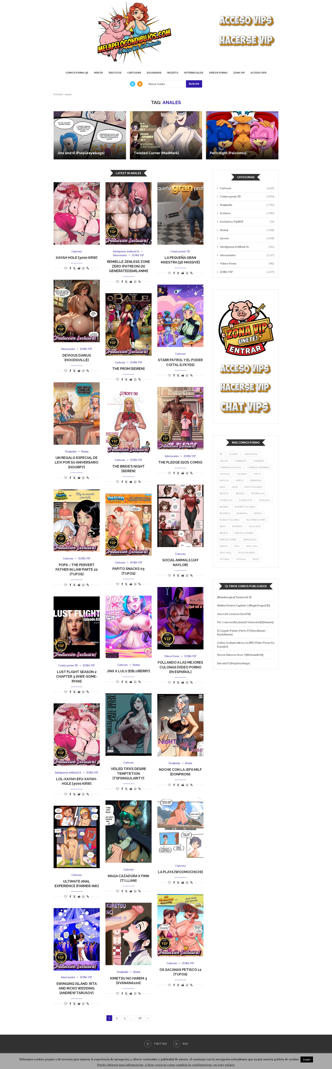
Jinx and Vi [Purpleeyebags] (81, 153)
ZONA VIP (239, 72)
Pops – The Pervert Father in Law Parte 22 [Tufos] (77, 569)
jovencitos (245, 500)
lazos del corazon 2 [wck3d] (234, 614)
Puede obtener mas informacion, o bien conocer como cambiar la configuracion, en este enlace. (166, 1065)
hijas (222, 487)
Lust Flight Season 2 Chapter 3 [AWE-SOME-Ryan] (76, 676)
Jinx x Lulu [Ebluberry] (128, 671)
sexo (237, 546)
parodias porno (244, 533)
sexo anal (252, 546)
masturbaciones (256, 519)
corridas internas (258, 467)
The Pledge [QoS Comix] (180, 462)
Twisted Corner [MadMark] (156, 153)
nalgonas (255, 526)
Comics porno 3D (77, 72)
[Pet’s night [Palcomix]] (242, 135)
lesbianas (265, 500)
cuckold (225, 474)
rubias (223, 546)
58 (140, 1018)
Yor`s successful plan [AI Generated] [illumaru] (245, 622)
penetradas (250, 539)
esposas (224, 480)
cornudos (240, 461)
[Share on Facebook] (70, 268)
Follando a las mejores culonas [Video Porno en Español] (180, 667)
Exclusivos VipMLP (247, 221)
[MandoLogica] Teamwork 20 (234, 597)
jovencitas (226, 500)
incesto (224, 493)
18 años (233, 454)
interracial (258, 493)
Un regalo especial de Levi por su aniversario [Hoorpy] (76, 462)
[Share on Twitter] (74, 268)
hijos (235, 487)
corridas (258, 461)
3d (221, 454)
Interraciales (193, 72)
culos (257, 474)
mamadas (242, 513)
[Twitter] (132, 84)
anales (224, 461)
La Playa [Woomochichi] (180, 872)
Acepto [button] (307, 1059)
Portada (58, 94)
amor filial (251, 454)
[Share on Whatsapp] (83, 268)
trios (255, 559)
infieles (240, 493)
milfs (223, 526)
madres (224, 506)
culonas (242, 474)
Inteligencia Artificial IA (247, 246)
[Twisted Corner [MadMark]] (166, 135)
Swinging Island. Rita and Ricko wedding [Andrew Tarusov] (76, 988)
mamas (258, 513)
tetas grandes (246, 552)
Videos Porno (218, 72)
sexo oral (226, 552)
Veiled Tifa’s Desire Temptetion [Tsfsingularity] (128, 773)
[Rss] (140, 84)
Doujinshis (154, 72)
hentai (239, 480)
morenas (237, 526)
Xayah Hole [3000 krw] (76, 258)
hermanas (256, 480)
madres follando (245, 506)
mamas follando (230, 519)
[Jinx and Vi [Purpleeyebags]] (90, 135)
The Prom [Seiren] (128, 369)
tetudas (241, 559)
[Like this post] (65, 268)
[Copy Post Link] (87, 268)
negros (224, 533)
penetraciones (228, 539)
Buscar (194, 83)
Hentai (98, 72)
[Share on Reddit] (79, 268)
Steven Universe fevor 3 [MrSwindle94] (240, 655)
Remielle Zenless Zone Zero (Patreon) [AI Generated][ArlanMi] (128, 266)
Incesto (172, 72)
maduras (225, 513)
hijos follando (253, 487)
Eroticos (115, 72)
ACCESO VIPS (258, 72)
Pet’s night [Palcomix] (228, 153)
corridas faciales (230, 467)
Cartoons (134, 72)
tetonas (225, 559)
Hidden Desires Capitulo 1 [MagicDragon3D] (243, 605)
